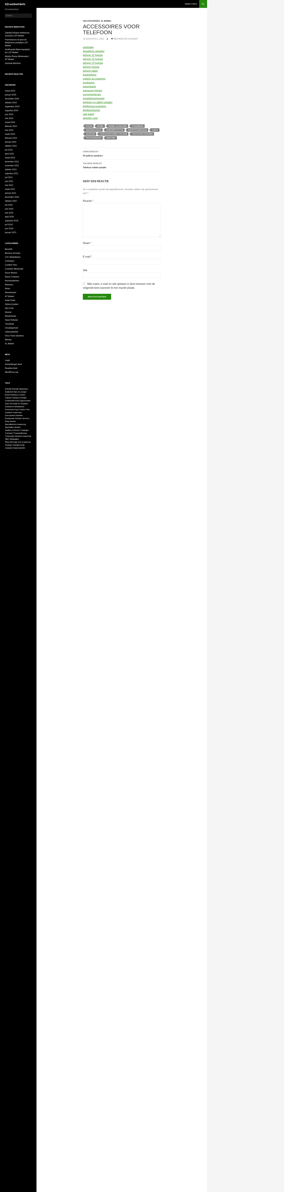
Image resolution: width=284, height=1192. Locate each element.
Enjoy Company (12, 277)
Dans (7, 404)
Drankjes (24, 404)
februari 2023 (11, 138)
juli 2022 (9, 150)
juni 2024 (9, 114)
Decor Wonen (11, 273)
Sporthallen (9, 427)
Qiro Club (9, 308)
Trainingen (24, 430)
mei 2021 (9, 185)
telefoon (90, 134)
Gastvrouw (17, 412)
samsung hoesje (92, 90)
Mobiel (100, 126)
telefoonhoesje (91, 110)
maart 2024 (10, 122)
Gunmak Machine (13, 63)
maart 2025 (10, 91)
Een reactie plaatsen (126, 39)
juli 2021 (9, 177)
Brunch (8, 395)
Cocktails (22, 398)
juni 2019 (9, 228)
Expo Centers (19, 410)
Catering (15, 398)
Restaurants (10, 418)
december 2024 (12, 99)
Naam (87, 243)
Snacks (13, 421)
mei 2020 (9, 213)
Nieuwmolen (10, 292)
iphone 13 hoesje (93, 63)
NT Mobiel (9, 296)
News (7, 288)
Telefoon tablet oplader (94, 165)
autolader (88, 47)
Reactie (88, 201)
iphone (89, 126)
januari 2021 (10, 193)
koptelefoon (89, 74)
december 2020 (12, 197)
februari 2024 (11, 126)
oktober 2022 (11, 146)
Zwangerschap (18, 445)
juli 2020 (9, 205)
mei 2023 (9, 130)
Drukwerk (9, 407)
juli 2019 (9, 224)
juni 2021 (9, 181)
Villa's (7, 439)
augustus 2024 (11, 110)
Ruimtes (18, 418)
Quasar (8, 312)
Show (7, 421)
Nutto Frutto (10, 300)
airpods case (90, 118)
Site (85, 270)
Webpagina (14, 439)
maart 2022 (10, 158)
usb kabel (88, 114)
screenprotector (92, 94)
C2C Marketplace (13, 257)
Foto (28, 410)
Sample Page (191, 4)
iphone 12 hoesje (93, 59)
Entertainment (18, 407)
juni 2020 (9, 209)
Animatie (15, 389)
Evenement (9, 410)
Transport (9, 433)
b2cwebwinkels (15, 4)
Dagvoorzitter (25, 401)
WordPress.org (11, 372)
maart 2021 (10, 189)
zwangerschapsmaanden (15, 448)
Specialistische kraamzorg (15, 424)
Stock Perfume (11, 320)
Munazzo (9, 284)
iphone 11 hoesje (93, 55)
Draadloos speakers (93, 153)
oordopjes (89, 82)
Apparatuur (23, 389)
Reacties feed (11, 368)
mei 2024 (9, 118)
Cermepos (9, 261)
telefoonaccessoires (94, 106)
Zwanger (8, 445)
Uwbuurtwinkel (11, 332)
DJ (19, 404)
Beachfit (8, 249)
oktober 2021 (11, 169)
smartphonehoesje (94, 98)
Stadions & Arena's (12, 430)
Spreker (17, 427)
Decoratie (13, 404)
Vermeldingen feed (13, 364)
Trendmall (9, 324)
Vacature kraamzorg (23, 436)
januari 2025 (10, 95)
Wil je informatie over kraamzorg (18, 442)
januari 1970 (10, 232)
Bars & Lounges (20, 392)
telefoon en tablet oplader (97, 102)
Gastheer (8, 412)
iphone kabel (90, 71)
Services (25, 418)
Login (7, 360)
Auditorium (9, 392)
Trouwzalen (9, 436)
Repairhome (10, 316)
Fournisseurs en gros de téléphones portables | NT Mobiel (16, 43)
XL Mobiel (106, 21)
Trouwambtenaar (20, 433)
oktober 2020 (11, 201)
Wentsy (8, 340)
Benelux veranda (12, 253)
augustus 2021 (11, 173)
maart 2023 (10, 134)
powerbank (89, 86)
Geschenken (10, 415)
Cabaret (8, 398)
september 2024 (12, 106)
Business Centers (18, 395)
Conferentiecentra (12, 401)
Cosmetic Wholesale (14, 269)
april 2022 (9, 154)
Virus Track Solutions (14, 336)
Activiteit (8, 389)
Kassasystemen (12, 281)
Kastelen (19, 415)
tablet (155, 130)
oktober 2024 (11, 102)
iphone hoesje (91, 67)
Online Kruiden (11, 304)
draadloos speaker (94, 51)
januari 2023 (10, 142)
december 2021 (12, 161)
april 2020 (9, 217)
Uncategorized (91, 21)
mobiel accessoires (94, 78)
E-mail (87, 256)
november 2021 (12, 165)
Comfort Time (11, 265)
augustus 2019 (11, 221)
